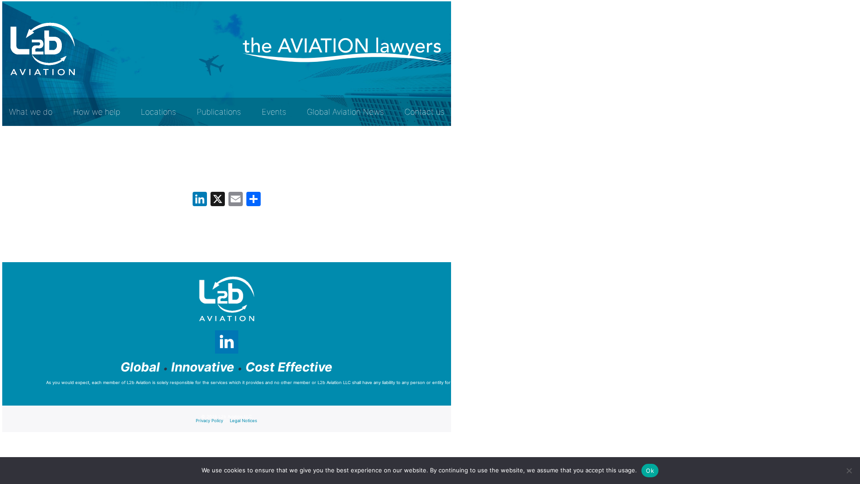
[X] (218, 200)
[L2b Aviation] (42, 50)
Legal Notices (243, 420)
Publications (219, 112)
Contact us (424, 112)
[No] (848, 470)
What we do (30, 112)
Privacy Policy (209, 420)
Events (274, 112)
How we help (96, 112)
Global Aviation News (345, 112)
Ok (650, 470)
